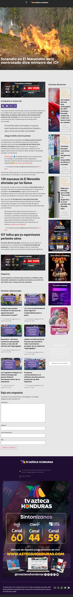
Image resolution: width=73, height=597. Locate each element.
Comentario (5, 402)
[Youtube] (68, 587)
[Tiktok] (61, 587)
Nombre (3, 425)
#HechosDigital (8, 156)
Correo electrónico (6, 432)
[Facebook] (65, 587)
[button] (3, 106)
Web (2, 440)
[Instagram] (54, 587)
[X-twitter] (58, 587)
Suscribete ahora (59, 345)
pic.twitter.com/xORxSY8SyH (24, 163)
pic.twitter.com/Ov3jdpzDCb (18, 224)
